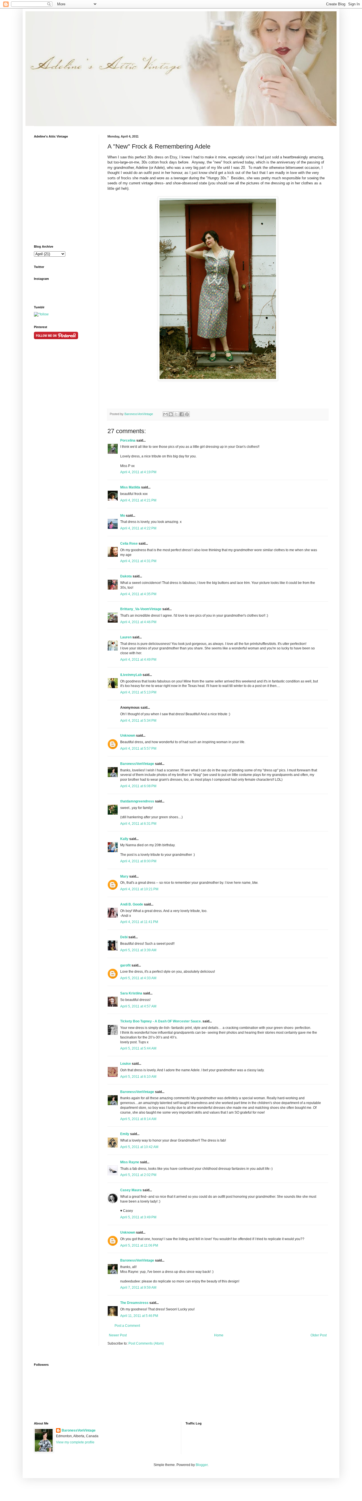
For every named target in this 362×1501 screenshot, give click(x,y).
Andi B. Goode (131, 904)
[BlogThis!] (171, 414)
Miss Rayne (129, 1162)
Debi (124, 937)
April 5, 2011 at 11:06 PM (139, 1245)
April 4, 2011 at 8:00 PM (138, 861)
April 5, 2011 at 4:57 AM (138, 1006)
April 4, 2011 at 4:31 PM (138, 561)
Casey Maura (131, 1190)
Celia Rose (129, 544)
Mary (124, 876)
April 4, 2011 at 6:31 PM (138, 824)
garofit (125, 965)
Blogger (202, 1465)
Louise (125, 1064)
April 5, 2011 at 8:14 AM (138, 1119)
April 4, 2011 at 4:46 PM (138, 622)
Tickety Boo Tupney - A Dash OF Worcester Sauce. (161, 1021)
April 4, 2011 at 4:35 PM (138, 594)
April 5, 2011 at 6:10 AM (138, 1077)
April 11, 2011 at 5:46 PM (139, 1316)
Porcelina (127, 440)
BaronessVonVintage (139, 414)
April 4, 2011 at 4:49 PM (138, 660)
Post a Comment (127, 1326)
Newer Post (118, 1335)
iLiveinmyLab (131, 675)
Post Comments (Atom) (146, 1343)
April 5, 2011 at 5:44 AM (138, 1048)
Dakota (126, 576)
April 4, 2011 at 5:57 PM (138, 748)
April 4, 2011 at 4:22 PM (138, 528)
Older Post (319, 1335)
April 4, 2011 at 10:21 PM (139, 889)
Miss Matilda (130, 487)
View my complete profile (75, 1442)
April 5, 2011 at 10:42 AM (139, 1147)
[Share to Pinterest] (187, 414)
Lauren (126, 637)
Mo (122, 516)
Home (218, 1335)
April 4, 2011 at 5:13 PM (138, 692)
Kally (124, 839)
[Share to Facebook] (181, 414)
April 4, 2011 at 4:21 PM (138, 500)
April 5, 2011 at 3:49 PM (138, 1217)
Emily (124, 1134)
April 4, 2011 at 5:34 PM (138, 721)
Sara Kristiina (131, 993)
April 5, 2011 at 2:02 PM (138, 1175)
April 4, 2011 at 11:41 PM (139, 922)
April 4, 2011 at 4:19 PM (138, 472)
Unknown (127, 736)
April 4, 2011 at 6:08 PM (138, 786)
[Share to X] (176, 414)
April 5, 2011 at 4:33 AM (138, 978)
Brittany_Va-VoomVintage (140, 609)
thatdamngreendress (137, 801)
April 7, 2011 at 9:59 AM (138, 1288)
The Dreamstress (134, 1303)
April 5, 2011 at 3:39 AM (138, 950)
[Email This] (165, 414)
